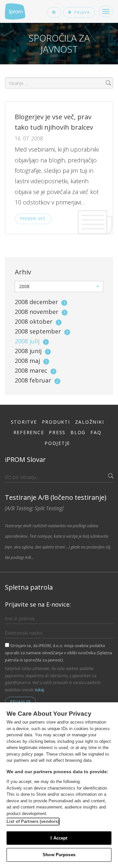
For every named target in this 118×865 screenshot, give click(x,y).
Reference (28, 432)
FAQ (95, 432)
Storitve (24, 422)
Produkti (56, 422)
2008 (40, 302)
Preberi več (33, 218)
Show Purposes (59, 854)
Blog (78, 432)
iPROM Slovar (25, 459)
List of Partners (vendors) (33, 821)
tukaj (39, 690)
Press (57, 432)
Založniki (89, 422)
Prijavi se (20, 702)
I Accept (58, 838)
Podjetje (57, 443)
